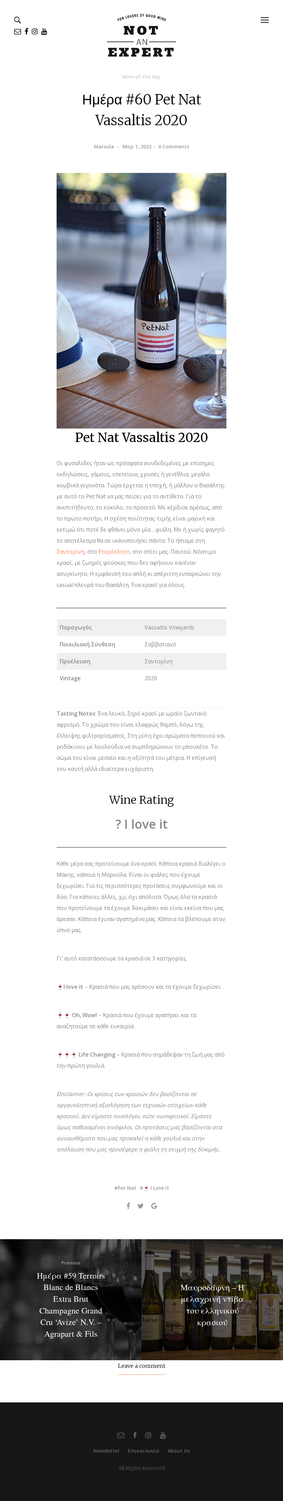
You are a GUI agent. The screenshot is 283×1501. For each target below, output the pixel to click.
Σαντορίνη (71, 551)
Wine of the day (141, 76)
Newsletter (106, 1450)
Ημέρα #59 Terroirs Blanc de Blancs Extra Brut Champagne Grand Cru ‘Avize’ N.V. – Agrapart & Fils (71, 1304)
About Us (179, 1450)
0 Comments (173, 146)
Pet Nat (127, 1188)
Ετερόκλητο (114, 551)
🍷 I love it (156, 1188)
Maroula (104, 146)
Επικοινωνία (143, 1450)
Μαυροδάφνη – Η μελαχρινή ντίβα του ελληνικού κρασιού (212, 1305)
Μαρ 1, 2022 (137, 146)
